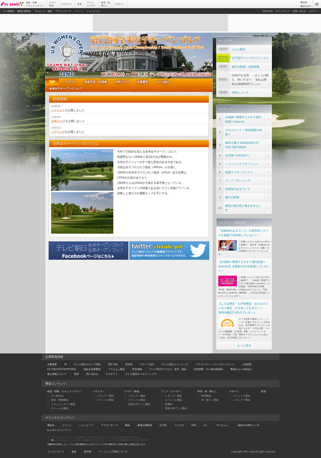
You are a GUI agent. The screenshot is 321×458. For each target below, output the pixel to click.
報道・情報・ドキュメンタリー (64, 391)
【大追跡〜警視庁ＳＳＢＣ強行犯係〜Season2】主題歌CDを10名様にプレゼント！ (244, 266)
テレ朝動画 (8, 11)
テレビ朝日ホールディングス (141, 374)
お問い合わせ (299, 11)
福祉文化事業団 (92, 369)
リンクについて (55, 451)
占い (206, 425)
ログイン (313, 11)
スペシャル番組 (59, 408)
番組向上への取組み (241, 369)
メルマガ (179, 425)
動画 (127, 425)
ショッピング (93, 11)
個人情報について (57, 374)
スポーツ (234, 391)
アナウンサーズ (63, 11)
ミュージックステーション (242, 163)
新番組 (168, 404)
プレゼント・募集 (43, 11)
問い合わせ (92, 374)
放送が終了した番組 (139, 404)
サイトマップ (282, 11)
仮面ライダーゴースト (239, 172)
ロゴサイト (112, 374)
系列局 (128, 364)
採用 (76, 374)
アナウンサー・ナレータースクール (215, 364)
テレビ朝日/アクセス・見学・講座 (167, 369)
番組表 (303, 2)
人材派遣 (247, 364)
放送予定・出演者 (96, 81)
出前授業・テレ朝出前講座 (208, 369)
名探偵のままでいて (237, 188)
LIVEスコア (122, 81)
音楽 (263, 391)
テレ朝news (57, 395)
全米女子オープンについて (66, 88)
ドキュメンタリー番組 (63, 404)
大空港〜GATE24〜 (237, 155)
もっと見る (244, 345)
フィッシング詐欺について (112, 451)
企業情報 (52, 364)
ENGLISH (268, 11)
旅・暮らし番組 (209, 399)
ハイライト (70, 81)
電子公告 (113, 364)
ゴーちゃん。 (223, 425)
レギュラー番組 (105, 395)
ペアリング (58, 131)
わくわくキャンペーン (59, 430)
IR (65, 364)
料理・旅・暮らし (207, 391)
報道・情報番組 (59, 399)
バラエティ (99, 391)
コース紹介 (163, 81)
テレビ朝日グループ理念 (87, 364)
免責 (74, 451)
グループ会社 (147, 364)
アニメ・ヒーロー (170, 391)
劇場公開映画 (24, 11)
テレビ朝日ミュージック (175, 364)
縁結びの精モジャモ (249, 425)
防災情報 (137, 369)
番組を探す (306, 6)
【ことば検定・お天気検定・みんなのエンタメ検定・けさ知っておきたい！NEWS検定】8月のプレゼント (243, 308)
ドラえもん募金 (116, 369)
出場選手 (142, 81)
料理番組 (206, 395)
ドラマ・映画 (131, 391)
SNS (193, 425)
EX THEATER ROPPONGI (61, 369)
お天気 (163, 425)
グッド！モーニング (237, 180)
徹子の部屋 (232, 197)
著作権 (87, 451)
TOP (52, 81)
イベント (78, 11)
